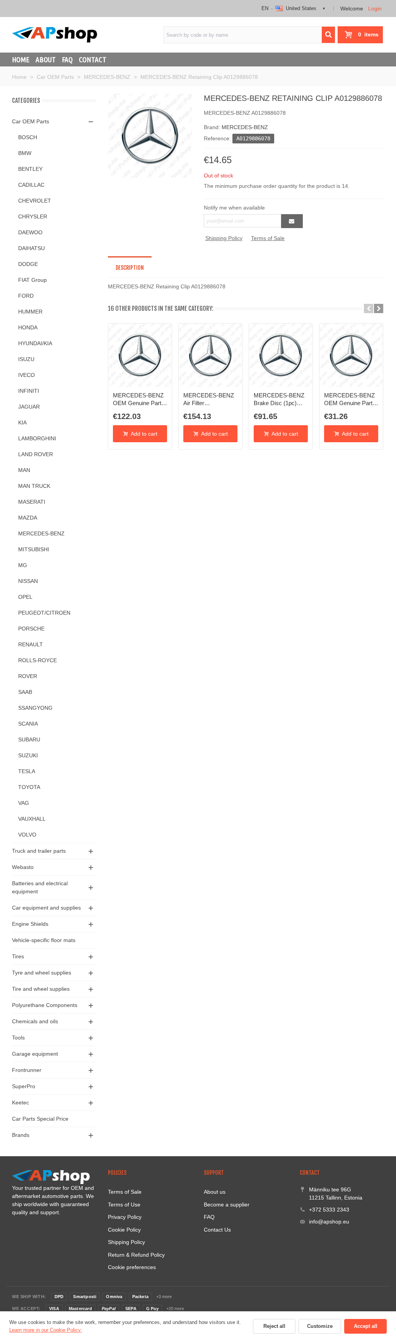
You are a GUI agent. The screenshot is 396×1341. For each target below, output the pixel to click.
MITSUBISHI (33, 549)
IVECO (26, 375)
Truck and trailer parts (39, 851)
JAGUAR (29, 407)
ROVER (27, 676)
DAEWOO (30, 232)
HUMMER (30, 311)
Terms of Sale (268, 238)
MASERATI (31, 502)
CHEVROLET (34, 201)
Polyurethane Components (44, 1005)
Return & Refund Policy (136, 1255)
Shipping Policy (223, 238)
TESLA (26, 771)
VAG (23, 803)
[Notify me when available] (292, 221)
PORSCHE (31, 628)
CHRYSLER (32, 216)
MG (22, 565)
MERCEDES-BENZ (41, 533)
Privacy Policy (125, 1217)
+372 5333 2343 (329, 1209)
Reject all (274, 1326)
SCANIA (28, 724)
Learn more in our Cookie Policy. (45, 1330)
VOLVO (27, 835)
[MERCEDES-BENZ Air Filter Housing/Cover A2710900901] (210, 355)
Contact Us (217, 1230)
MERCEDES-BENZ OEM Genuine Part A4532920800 (349, 399)
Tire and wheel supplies (41, 989)
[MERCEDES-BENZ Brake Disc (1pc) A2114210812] (280, 355)
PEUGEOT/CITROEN (44, 613)
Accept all (365, 1326)
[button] (368, 308)
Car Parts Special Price (40, 1119)
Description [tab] (130, 267)
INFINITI (28, 391)
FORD (26, 296)
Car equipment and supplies (46, 908)
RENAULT (30, 644)
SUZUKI (28, 755)
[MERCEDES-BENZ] (150, 135)
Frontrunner (26, 1070)
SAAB (25, 692)
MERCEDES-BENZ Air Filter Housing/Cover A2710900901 (208, 399)
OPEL (25, 597)
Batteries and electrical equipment (40, 887)
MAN (24, 470)
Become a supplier (226, 1204)
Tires (18, 956)
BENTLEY (30, 169)
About (46, 59)
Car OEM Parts (30, 121)
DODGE (28, 264)
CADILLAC (31, 185)
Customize (320, 1326)
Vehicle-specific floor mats (43, 940)
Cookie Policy (124, 1230)
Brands (20, 1135)
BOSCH (27, 137)
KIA (22, 422)
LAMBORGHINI (37, 438)
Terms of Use (124, 1204)
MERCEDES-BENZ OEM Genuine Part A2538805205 (138, 399)
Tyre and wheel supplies (41, 973)
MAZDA (27, 518)
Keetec (20, 1102)
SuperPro (23, 1086)
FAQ (67, 59)
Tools (18, 1037)
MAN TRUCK (34, 486)
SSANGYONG (35, 708)
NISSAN (28, 581)
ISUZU (26, 359)
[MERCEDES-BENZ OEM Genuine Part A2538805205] (140, 355)
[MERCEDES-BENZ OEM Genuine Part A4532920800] (351, 355)
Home (20, 59)
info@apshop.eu (329, 1221)
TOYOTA (29, 787)
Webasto (23, 867)
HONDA (28, 327)
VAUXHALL (32, 819)
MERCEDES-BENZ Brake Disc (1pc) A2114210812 (279, 399)
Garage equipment (35, 1054)
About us (214, 1192)
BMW (24, 153)
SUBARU (29, 739)
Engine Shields (30, 924)
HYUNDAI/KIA (35, 343)
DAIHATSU (31, 248)
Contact (92, 59)
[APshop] (54, 34)
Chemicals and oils (35, 1021)
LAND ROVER (35, 454)
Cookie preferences (132, 1267)
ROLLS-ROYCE (37, 660)
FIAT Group (32, 280)
